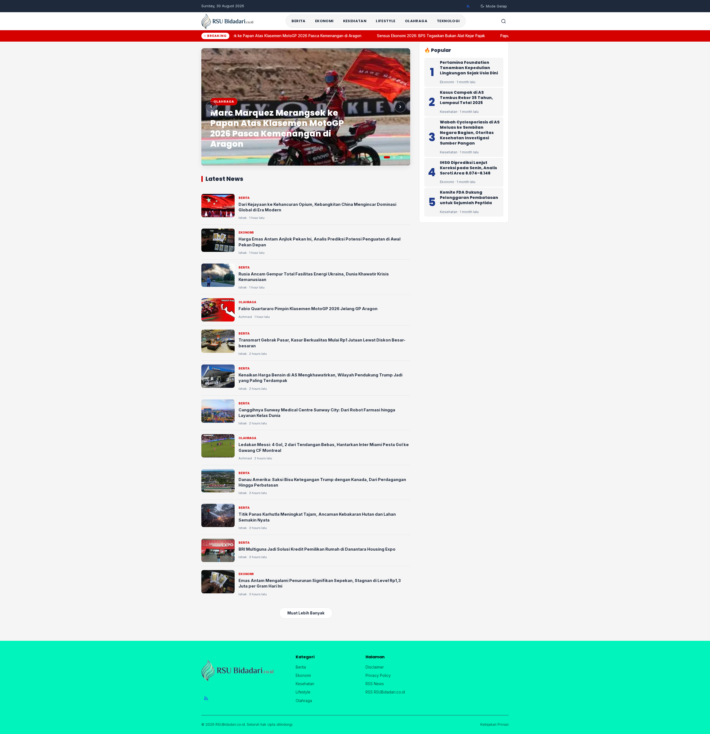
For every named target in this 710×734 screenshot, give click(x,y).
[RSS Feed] (468, 6)
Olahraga (416, 21)
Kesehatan (355, 21)
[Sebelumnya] (211, 106)
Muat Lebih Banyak (305, 613)
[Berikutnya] (400, 106)
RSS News (375, 684)
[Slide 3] (401, 157)
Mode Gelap (496, 6)
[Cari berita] (503, 21)
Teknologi (448, 21)
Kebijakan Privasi (494, 724)
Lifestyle (385, 21)
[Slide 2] (394, 157)
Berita (298, 21)
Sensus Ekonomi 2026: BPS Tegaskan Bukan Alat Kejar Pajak (422, 36)
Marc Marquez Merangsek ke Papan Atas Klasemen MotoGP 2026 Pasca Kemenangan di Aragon (267, 36)
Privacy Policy (378, 675)
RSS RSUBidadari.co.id (385, 692)
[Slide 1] (387, 157)
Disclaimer (375, 667)
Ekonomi (324, 21)
